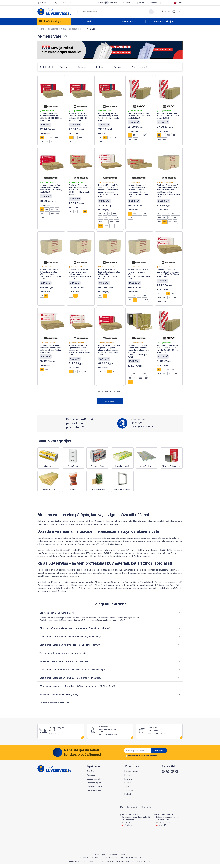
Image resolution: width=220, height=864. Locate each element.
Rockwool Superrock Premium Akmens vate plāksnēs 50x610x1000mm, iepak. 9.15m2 (51, 116)
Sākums (40, 29)
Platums (100, 67)
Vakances (128, 790)
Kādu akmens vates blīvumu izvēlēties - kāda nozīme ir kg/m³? (69, 645)
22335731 (130, 819)
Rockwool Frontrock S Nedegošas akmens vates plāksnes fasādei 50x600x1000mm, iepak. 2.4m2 (80, 189)
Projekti (127, 794)
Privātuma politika (94, 786)
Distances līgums (94, 783)
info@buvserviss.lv (133, 857)
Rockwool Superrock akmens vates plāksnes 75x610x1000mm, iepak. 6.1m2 (108, 116)
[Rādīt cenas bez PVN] (106, 2)
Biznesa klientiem (131, 771)
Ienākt (167, 12)
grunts (61, 524)
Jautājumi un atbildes (96, 779)
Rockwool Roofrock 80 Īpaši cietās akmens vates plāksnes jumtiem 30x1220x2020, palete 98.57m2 (109, 274)
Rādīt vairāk (110, 401)
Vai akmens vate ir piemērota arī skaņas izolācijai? (63, 653)
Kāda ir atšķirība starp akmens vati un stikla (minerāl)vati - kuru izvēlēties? (74, 628)
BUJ (165, 3)
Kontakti (126, 3)
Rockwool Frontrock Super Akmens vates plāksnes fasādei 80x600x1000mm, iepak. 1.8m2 (51, 188)
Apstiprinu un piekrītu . (143, 756)
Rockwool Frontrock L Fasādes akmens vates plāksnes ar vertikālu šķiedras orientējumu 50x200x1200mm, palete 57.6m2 (138, 191)
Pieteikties (159, 750)
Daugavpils (132, 807)
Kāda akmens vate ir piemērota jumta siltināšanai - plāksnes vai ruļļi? (72, 669)
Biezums (82, 67)
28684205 (164, 819)
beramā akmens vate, (49, 544)
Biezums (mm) (45, 133)
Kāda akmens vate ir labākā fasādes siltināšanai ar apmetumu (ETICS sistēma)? (77, 686)
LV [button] (179, 3)
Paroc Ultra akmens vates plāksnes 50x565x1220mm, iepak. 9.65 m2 (139, 115)
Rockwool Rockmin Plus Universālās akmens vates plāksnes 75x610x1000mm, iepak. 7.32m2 (168, 272)
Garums (117, 67)
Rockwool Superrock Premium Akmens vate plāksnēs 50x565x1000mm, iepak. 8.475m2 (80, 116)
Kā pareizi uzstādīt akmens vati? (55, 702)
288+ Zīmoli (127, 21)
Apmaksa (140, 3)
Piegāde (153, 3)
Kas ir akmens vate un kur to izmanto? (57, 613)
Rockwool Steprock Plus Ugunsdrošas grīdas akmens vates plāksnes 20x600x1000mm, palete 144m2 (79, 350)
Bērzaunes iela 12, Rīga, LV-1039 (92, 857)
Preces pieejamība (140, 67)
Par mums (128, 775)
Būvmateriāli (53, 29)
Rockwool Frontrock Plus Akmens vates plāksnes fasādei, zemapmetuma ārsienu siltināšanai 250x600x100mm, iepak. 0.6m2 (108, 191)
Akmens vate (90, 29)
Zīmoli (126, 786)
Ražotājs (64, 67)
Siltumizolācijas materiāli (71, 29)
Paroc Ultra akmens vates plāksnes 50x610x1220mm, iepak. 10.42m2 (168, 115)
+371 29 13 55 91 (65, 3)
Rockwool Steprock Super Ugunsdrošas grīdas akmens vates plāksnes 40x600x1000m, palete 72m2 (109, 350)
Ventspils (146, 807)
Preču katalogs (52, 21)
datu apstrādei (151, 756)
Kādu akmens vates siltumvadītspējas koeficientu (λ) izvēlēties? (70, 678)
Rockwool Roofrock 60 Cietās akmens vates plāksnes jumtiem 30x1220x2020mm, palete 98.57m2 (80, 274)
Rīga (122, 807)
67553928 (113, 857)
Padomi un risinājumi (164, 21)
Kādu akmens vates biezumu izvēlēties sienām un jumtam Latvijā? (70, 636)
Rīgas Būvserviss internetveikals (105, 521)
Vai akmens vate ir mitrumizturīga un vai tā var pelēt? (64, 661)
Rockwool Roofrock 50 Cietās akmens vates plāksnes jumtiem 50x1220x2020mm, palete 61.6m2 (50, 274)
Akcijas (90, 21)
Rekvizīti (128, 779)
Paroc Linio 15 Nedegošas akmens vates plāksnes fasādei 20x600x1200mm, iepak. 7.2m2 (168, 348)
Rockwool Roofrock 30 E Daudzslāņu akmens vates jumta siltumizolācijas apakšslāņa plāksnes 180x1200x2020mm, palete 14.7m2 (168, 191)
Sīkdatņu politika (94, 790)
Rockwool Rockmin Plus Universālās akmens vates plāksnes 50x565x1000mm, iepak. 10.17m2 (51, 348)
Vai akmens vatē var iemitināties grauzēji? (59, 694)
